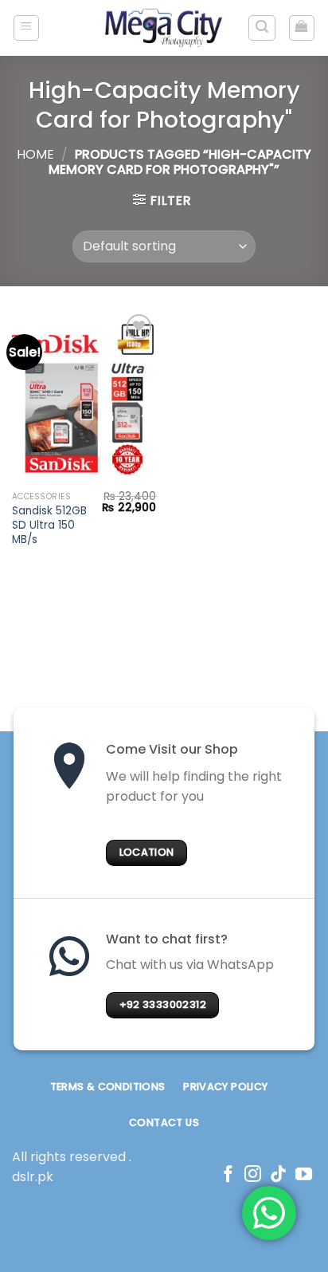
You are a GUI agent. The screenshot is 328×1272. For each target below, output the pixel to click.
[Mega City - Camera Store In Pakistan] (164, 28)
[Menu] (27, 28)
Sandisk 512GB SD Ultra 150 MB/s (49, 525)
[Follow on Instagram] (252, 1175)
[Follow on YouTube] (303, 1175)
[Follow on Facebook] (228, 1175)
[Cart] (302, 28)
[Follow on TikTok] (278, 1175)
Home (35, 154)
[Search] (261, 28)
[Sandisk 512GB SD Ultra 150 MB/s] (84, 396)
